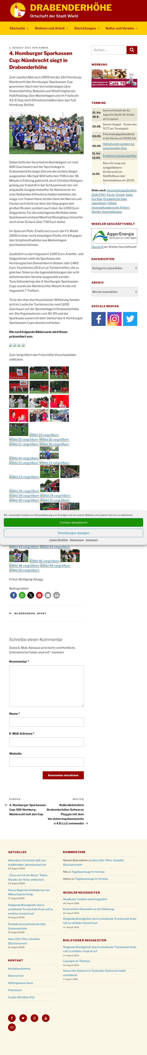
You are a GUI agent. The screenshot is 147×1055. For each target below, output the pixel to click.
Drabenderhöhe (71, 7)
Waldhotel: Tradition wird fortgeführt (85, 899)
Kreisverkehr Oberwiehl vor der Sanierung (88, 909)
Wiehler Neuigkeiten (81, 892)
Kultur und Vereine (120, 28)
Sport (42, 613)
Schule (120, 194)
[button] (13, 595)
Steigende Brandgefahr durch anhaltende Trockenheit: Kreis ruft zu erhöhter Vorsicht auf (30, 909)
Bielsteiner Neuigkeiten (84, 940)
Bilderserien (25, 613)
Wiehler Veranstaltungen (106, 211)
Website (15, 753)
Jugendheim (98, 203)
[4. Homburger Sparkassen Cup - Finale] (19, 378)
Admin (43, 47)
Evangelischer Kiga (115, 198)
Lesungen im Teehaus (76, 961)
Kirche (111, 194)
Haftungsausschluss (20, 983)
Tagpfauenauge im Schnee (88, 871)
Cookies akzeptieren (73, 522)
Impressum (92, 539)
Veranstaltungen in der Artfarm (110, 207)
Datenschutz (77, 539)
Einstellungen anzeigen (73, 533)
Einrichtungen (85, 28)
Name (14, 713)
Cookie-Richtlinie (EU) (21, 997)
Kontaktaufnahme (19, 968)
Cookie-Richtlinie (58, 539)
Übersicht (97, 246)
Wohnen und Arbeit (50, 28)
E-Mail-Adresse (21, 733)
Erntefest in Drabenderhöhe (120, 155)
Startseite (17, 28)
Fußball (112, 203)
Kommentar (19, 661)
